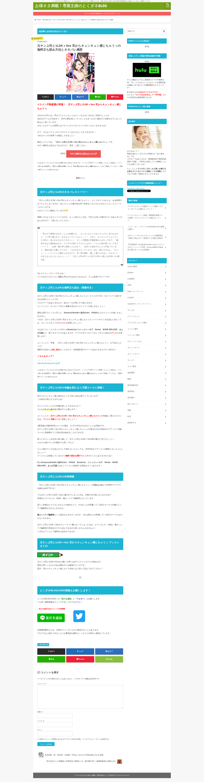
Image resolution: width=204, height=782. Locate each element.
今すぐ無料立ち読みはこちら (82, 154)
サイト (39, 730)
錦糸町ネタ (132, 423)
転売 (129, 416)
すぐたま (131, 310)
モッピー (131, 360)
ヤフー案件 (132, 366)
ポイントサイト (134, 348)
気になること (133, 404)
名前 (40, 712)
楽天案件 (131, 398)
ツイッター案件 (134, 335)
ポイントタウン (134, 354)
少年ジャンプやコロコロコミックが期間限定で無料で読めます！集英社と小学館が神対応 (145, 237)
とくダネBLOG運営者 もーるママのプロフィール (103, 13)
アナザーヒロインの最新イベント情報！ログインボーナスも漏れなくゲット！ (145, 207)
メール (40, 721)
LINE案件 (131, 279)
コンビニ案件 (133, 329)
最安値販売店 (44, 644)
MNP (130, 285)
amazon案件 (132, 266)
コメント (41, 684)
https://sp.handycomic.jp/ (47, 363)
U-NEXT (131, 298)
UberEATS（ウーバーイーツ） (140, 304)
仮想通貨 (131, 373)
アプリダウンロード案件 (137, 323)
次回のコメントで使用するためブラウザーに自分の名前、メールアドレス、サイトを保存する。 (74, 739)
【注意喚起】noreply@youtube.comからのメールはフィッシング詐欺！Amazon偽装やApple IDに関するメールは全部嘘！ (146, 247)
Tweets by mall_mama (135, 188)
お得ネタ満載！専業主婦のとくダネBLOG (71, 5)
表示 (82, 178)
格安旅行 (131, 391)
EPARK (130, 273)
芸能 (129, 410)
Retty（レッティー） (136, 291)
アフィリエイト (134, 316)
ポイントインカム (135, 341)
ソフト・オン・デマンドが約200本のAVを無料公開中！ (146, 228)
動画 (129, 379)
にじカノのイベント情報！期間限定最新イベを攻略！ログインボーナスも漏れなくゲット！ (145, 217)
